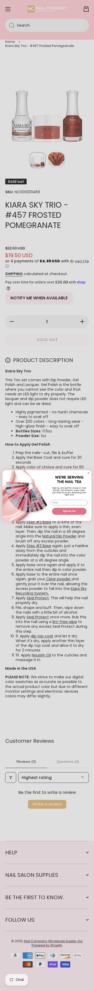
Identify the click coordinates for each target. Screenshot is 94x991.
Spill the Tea (69, 511)
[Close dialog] (89, 473)
